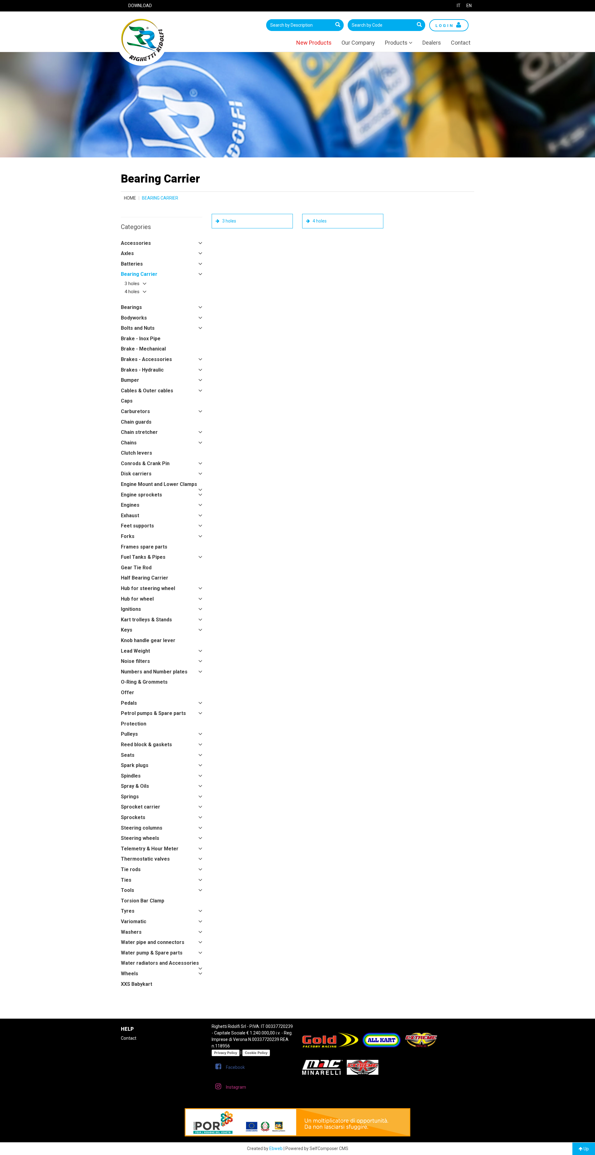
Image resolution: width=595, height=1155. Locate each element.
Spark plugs (134, 765)
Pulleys (129, 734)
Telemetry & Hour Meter (149, 849)
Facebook (235, 1067)
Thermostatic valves (145, 859)
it (459, 5)
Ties (126, 880)
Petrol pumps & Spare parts (153, 713)
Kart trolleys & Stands (146, 620)
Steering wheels (140, 838)
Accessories (136, 243)
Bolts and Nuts (138, 328)
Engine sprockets (141, 495)
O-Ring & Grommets (144, 682)
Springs (130, 797)
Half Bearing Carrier (144, 578)
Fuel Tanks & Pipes (143, 557)
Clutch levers (136, 453)
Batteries (132, 264)
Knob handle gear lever (148, 640)
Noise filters (135, 661)
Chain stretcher (139, 432)
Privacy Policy (225, 1053)
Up (586, 1148)
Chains (129, 443)
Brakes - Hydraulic (142, 370)
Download (140, 5)
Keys (126, 630)
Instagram (236, 1087)
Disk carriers (136, 474)
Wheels (129, 973)
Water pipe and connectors (152, 942)
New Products (314, 42)
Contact (460, 42)
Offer (127, 692)
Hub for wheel (137, 599)
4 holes (132, 291)
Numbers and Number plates (154, 672)
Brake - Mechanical (143, 349)
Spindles (131, 776)
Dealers (431, 42)
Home (130, 198)
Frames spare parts (144, 547)
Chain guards (136, 422)
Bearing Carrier (139, 274)
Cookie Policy (256, 1053)
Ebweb (276, 1148)
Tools (127, 890)
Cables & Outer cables (147, 391)
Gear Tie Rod (136, 568)
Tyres (127, 911)
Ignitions (131, 609)
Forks (127, 536)
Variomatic (133, 921)
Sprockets (133, 817)
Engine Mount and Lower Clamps (159, 484)
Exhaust (130, 515)
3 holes (132, 283)
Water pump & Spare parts (152, 953)
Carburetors (135, 411)
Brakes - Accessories (146, 359)
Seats (127, 755)
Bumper (130, 380)
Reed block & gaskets (146, 744)
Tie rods (131, 869)
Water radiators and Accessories (160, 963)
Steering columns (141, 828)
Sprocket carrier (140, 807)
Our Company (358, 42)
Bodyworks (134, 318)
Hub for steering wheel (148, 588)
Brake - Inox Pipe (141, 339)
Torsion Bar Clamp (142, 901)
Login (445, 25)
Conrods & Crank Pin (145, 463)
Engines (130, 505)
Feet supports (137, 526)
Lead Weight (135, 651)
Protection (133, 724)
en (469, 5)
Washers (131, 932)
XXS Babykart (136, 984)
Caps (127, 401)
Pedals (129, 703)
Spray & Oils (135, 786)
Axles (127, 253)
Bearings (131, 307)
